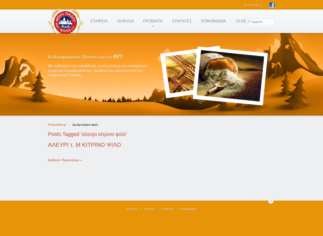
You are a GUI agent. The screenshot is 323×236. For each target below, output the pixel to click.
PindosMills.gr (57, 124)
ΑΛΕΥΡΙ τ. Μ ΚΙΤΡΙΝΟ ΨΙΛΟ (84, 145)
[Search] (248, 21)
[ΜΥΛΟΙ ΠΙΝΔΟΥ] (65, 35)
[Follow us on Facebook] (272, 7)
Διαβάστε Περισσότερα (63, 160)
